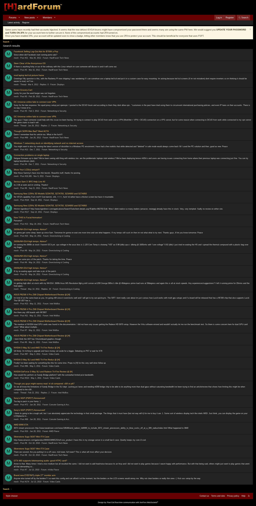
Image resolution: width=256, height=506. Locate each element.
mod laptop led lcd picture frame (29, 75)
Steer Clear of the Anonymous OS (29, 63)
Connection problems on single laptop (31, 155)
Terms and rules (218, 496)
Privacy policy (233, 496)
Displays (60, 84)
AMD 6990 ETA (21, 424)
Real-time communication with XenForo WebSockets (136, 502)
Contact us (204, 496)
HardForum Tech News (59, 58)
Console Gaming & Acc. (59, 405)
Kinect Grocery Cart (23, 90)
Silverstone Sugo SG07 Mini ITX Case (31, 436)
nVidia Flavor (53, 470)
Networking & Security (57, 111)
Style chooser (12, 496)
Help (243, 496)
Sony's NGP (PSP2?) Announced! (29, 398)
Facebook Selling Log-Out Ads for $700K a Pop (36, 51)
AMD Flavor (54, 431)
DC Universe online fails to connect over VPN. (35, 102)
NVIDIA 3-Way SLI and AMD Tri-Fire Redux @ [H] (37, 347)
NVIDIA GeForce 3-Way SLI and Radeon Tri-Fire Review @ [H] (43, 371)
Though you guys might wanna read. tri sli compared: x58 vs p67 (44, 383)
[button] (19, 17)
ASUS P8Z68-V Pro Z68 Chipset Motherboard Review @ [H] (42, 294)
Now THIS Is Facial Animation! (28, 217)
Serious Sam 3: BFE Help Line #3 (29, 181)
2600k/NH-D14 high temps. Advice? (30, 229)
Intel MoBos (55, 304)
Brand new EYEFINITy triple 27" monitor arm (35, 475)
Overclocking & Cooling (60, 236)
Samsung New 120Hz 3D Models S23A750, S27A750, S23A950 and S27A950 (50, 193)
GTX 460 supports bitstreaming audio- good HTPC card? (40, 460)
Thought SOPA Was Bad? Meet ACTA (31, 131)
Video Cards (54, 354)
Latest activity (14, 22)
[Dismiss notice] (250, 29)
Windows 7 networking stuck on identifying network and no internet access (48, 143)
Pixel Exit (110, 502)
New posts (29, 17)
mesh (16, 58)
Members (47, 17)
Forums (12, 17)
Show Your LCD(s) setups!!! (27, 169)
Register (25, 22)
